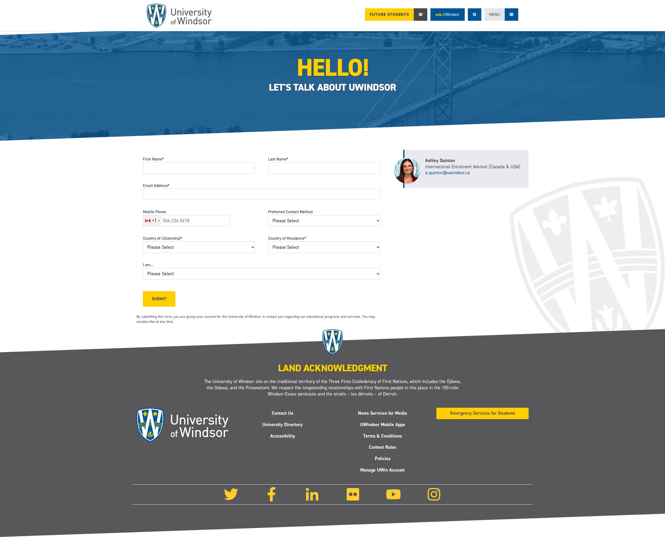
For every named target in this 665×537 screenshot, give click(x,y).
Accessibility (282, 436)
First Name (153, 159)
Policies (382, 458)
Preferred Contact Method (290, 211)
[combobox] (152, 220)
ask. (448, 14)
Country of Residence (287, 238)
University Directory (282, 424)
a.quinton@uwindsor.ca (447, 173)
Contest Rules (382, 447)
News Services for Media (382, 413)
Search (474, 14)
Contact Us (282, 413)
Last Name (278, 159)
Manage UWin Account (382, 470)
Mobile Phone (154, 211)
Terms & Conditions (382, 436)
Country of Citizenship (162, 238)
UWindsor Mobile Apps (382, 424)
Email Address (156, 185)
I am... (148, 264)
